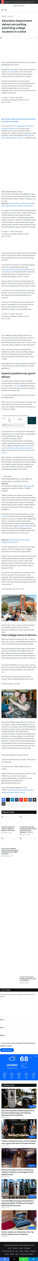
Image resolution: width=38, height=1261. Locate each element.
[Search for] (5, 9)
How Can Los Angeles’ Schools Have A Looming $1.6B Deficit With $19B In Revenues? (9, 851)
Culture (21, 1248)
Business (15, 1248)
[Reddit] (25, 800)
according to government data (15, 269)
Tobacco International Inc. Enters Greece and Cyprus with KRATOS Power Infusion (18, 1142)
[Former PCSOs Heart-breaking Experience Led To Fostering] (28, 906)
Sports (17, 1254)
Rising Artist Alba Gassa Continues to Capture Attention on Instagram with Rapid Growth (17, 1172)
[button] (19, 145)
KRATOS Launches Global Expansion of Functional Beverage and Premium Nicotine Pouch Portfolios (17, 1112)
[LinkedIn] (12, 800)
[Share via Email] (34, 800)
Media (7, 1254)
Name (2, 1019)
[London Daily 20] (19, 6)
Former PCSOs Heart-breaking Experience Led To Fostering (28, 978)
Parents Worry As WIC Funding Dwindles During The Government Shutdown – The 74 (28, 829)
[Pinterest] (21, 800)
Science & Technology (26, 1254)
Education (11, 16)
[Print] (3, 804)
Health (21, 1251)
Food (16, 1251)
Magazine (33, 1251)
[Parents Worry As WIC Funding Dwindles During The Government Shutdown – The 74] (28, 820)
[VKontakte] (30, 800)
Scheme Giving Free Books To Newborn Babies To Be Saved (8, 828)
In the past (16, 386)
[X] (8, 800)
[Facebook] (3, 800)
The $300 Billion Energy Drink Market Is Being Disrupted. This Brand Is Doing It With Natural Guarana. (17, 1203)
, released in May (28, 486)
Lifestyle (26, 1251)
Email (2, 1027)
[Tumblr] (17, 800)
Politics (12, 1254)
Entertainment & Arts (8, 1251)
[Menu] (2, 9)
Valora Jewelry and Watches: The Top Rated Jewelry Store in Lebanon (17, 1233)
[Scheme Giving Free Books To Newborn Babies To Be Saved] (9, 820)
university (10, 72)
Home (5, 16)
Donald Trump (23, 445)
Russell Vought (24, 526)
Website (2, 1035)
